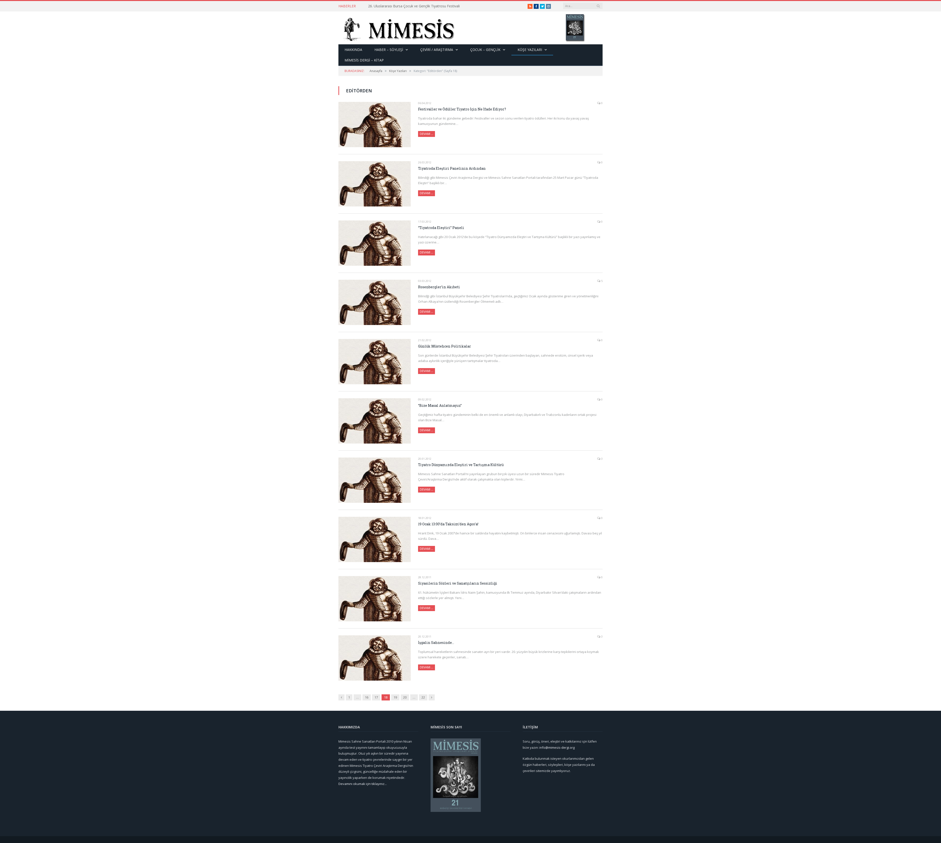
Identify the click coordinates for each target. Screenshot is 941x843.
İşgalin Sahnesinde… (436, 642)
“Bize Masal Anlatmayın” (440, 405)
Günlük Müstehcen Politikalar (444, 346)
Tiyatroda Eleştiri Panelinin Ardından (452, 168)
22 (423, 697)
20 (405, 697)
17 (376, 697)
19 (395, 697)
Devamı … (426, 134)
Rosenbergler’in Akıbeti (439, 287)
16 (366, 697)
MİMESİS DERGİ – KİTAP (364, 60)
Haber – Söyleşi (388, 49)
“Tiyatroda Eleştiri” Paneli (441, 227)
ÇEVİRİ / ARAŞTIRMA (436, 49)
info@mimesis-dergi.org (557, 747)
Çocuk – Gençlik (485, 49)
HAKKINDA (353, 49)
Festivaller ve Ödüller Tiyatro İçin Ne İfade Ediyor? (462, 109)
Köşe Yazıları (530, 49)
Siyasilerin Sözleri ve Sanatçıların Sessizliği (457, 583)
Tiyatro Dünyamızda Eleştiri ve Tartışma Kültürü (461, 464)
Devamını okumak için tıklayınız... (362, 784)
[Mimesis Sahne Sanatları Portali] (396, 28)
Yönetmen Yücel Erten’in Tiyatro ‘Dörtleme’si (403, 6)
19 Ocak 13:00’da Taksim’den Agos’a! (448, 524)
